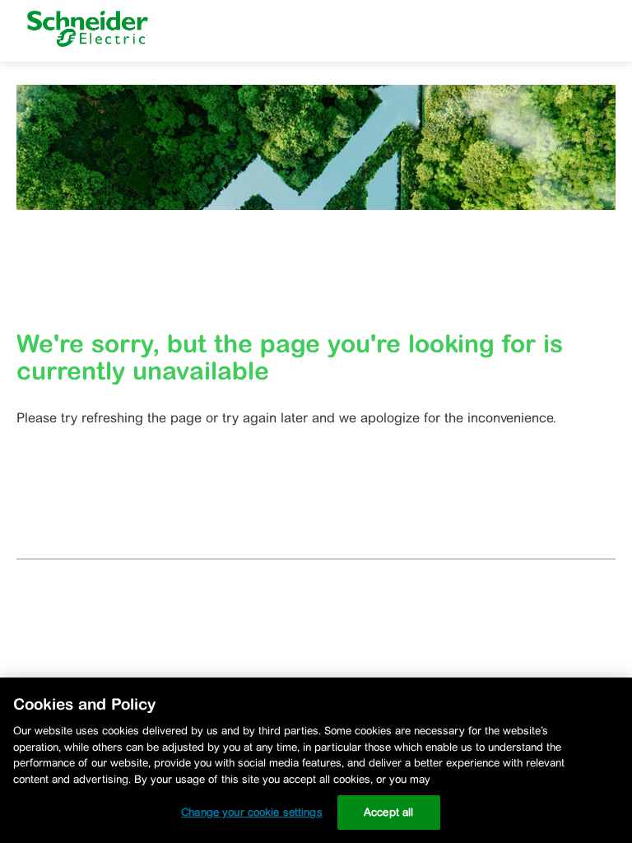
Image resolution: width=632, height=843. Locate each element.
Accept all (388, 812)
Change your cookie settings (252, 812)
